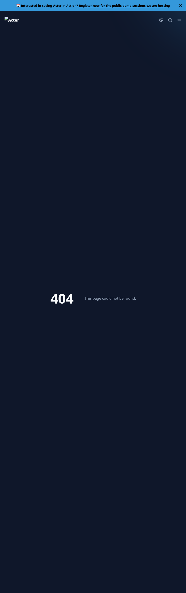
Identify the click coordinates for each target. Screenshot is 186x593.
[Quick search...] (170, 20)
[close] (180, 5)
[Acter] (12, 20)
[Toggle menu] (179, 20)
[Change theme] (161, 20)
